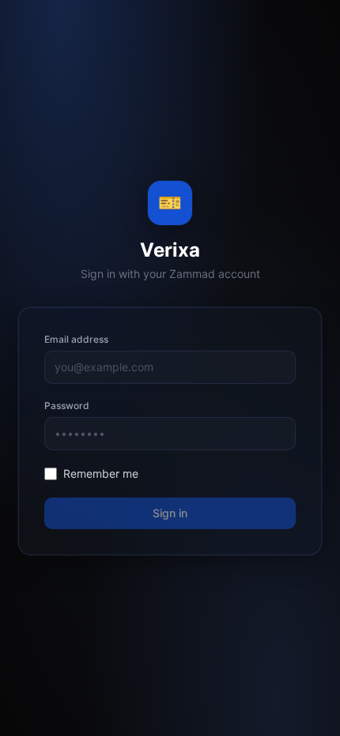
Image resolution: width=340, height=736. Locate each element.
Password (66, 405)
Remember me (100, 473)
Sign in (170, 513)
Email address (76, 339)
